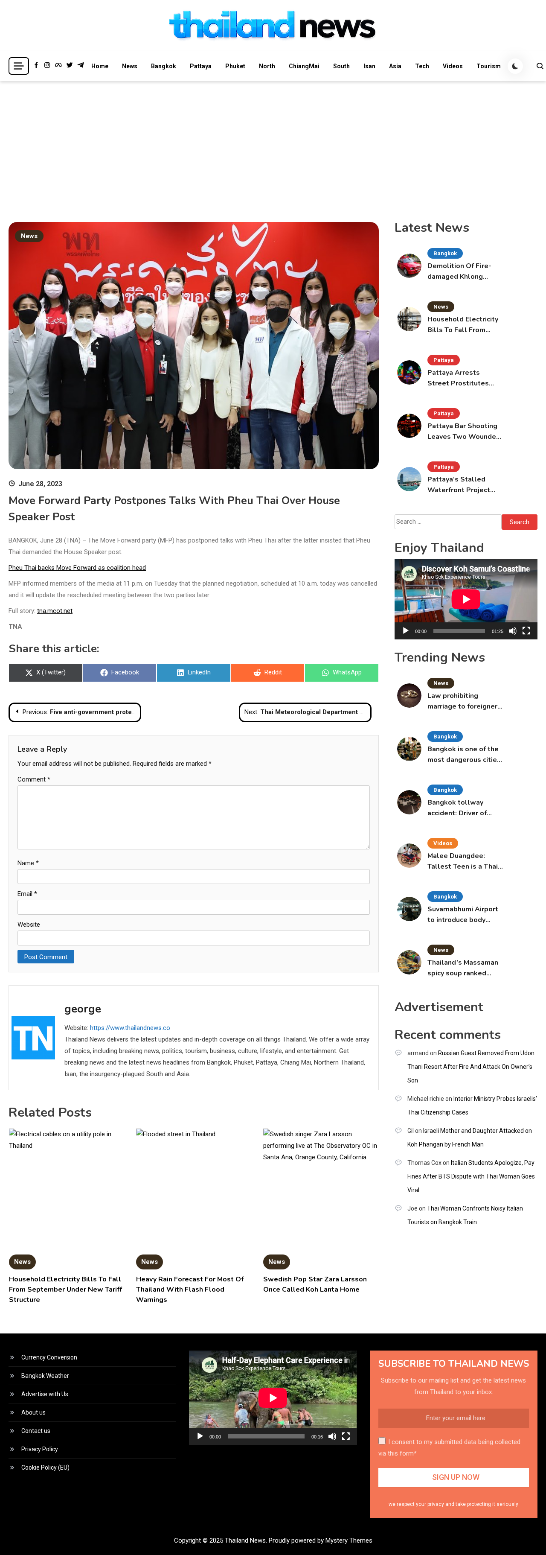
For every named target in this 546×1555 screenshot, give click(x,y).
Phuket (235, 66)
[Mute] (512, 631)
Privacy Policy (39, 1449)
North (267, 66)
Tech (422, 66)
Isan (369, 66)
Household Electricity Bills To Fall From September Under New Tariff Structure (65, 1289)
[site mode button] (515, 66)
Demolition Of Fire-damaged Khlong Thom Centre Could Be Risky (464, 271)
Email (27, 894)
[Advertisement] (273, 145)
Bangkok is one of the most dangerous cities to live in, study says (464, 754)
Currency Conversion (49, 1357)
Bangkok (163, 66)
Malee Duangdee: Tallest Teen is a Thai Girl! (462, 861)
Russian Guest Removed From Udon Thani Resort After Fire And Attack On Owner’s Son (470, 1067)
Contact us (35, 1430)
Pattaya (201, 66)
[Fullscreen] (526, 631)
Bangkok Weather (45, 1375)
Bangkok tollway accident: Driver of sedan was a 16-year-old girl (463, 808)
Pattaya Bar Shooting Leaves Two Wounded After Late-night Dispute (463, 431)
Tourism (488, 66)
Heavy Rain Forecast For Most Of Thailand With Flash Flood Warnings (190, 1289)
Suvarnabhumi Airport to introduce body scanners (462, 914)
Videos (453, 66)
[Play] (405, 631)
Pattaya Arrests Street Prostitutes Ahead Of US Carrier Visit (460, 378)
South (341, 66)
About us (33, 1412)
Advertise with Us (44, 1394)
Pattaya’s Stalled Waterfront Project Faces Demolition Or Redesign (461, 485)
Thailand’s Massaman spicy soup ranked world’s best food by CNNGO (462, 968)
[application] (466, 599)
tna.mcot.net (55, 611)
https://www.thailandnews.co (130, 1028)
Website (28, 924)
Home (99, 66)
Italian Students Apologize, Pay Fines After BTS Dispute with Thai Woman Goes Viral (471, 1176)
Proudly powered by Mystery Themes (320, 1540)
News (129, 66)
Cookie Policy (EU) (45, 1467)
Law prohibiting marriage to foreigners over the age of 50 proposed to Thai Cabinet (464, 701)
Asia (395, 66)
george (82, 1008)
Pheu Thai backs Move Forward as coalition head (77, 568)
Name (28, 863)
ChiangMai (304, 66)
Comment (33, 779)
